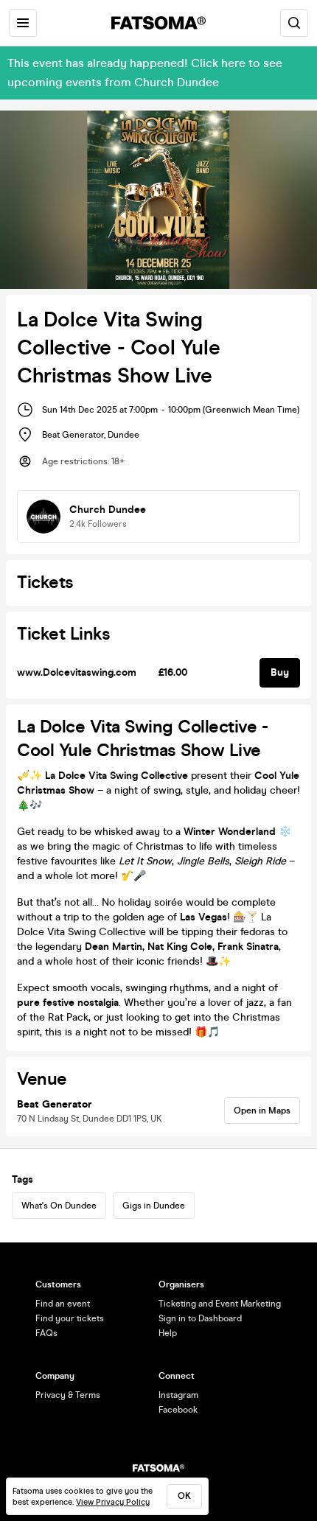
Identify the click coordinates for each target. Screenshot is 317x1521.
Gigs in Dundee (153, 1205)
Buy (280, 672)
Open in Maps (262, 1110)
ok (184, 1496)
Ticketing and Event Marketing (219, 1303)
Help (167, 1333)
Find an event (62, 1303)
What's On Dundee (59, 1205)
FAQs (46, 1333)
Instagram (178, 1395)
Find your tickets (69, 1318)
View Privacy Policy (113, 1502)
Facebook (178, 1410)
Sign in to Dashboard (200, 1318)
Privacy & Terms (67, 1395)
